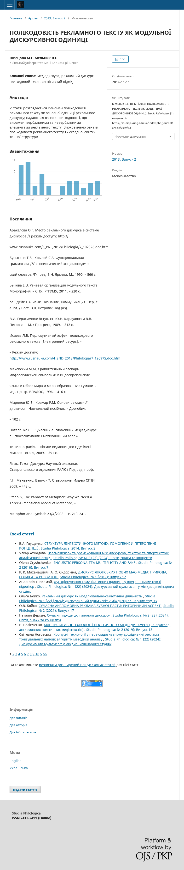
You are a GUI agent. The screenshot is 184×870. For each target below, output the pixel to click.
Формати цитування (130, 136)
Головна (16, 18)
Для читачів (18, 718)
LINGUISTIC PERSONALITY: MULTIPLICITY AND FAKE (94, 562)
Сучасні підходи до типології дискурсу (79, 615)
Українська (19, 768)
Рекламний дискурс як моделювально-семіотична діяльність (92, 596)
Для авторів (18, 725)
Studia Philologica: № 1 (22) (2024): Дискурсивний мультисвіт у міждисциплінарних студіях (88, 598)
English (16, 760)
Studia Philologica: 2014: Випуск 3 (68, 548)
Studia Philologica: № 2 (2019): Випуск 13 (119, 629)
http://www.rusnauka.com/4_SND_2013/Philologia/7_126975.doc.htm (65, 358)
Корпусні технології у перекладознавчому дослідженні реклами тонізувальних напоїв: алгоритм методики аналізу (89, 636)
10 (37, 654)
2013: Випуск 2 (54, 18)
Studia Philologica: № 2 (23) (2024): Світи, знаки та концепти (102, 558)
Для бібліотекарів (23, 732)
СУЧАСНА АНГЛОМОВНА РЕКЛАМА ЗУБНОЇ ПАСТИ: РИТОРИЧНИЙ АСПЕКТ (100, 605)
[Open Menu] (9, 5)
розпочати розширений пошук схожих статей (77, 664)
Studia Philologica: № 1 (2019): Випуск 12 (93, 577)
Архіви (33, 18)
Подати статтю (25, 789)
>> (45, 654)
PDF (122, 59)
